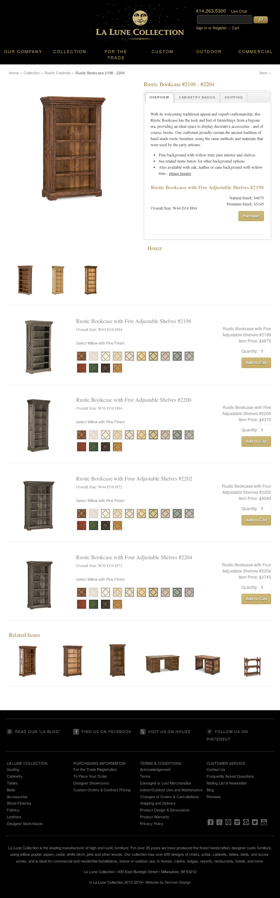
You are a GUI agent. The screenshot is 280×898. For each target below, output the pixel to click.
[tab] (159, 98)
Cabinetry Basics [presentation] (197, 97)
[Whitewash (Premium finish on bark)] (105, 360)
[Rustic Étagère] (252, 683)
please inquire (180, 173)
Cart (235, 27)
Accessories (17, 796)
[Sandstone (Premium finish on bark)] (129, 360)
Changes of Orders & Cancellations (169, 796)
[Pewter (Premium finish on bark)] (189, 360)
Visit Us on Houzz (169, 731)
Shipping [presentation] (234, 97)
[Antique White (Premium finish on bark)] (93, 360)
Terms (145, 776)
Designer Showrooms (91, 783)
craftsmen (190, 132)
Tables (12, 783)
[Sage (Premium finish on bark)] (153, 360)
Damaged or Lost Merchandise (165, 783)
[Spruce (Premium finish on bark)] (177, 360)
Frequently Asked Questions (230, 776)
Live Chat (239, 11)
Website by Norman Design (168, 882)
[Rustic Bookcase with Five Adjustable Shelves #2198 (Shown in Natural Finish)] (25, 280)
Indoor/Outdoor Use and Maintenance (171, 789)
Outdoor (209, 51)
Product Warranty (154, 816)
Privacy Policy (152, 823)
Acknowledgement (155, 769)
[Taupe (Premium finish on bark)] (165, 360)
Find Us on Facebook (106, 731)
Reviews (214, 796)
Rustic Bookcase (164, 120)
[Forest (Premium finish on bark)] (93, 372)
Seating (13, 769)
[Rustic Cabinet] (117, 683)
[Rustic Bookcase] (27, 683)
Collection (69, 51)
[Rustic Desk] (162, 683)
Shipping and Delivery (158, 803)
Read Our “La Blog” (38, 731)
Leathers (14, 816)
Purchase (251, 215)
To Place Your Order (90, 776)
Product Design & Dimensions (165, 809)
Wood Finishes (19, 803)
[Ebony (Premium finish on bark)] (105, 372)
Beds (11, 789)
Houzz (155, 248)
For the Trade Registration (95, 769)
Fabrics (13, 809)
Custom (162, 51)
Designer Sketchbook (25, 823)
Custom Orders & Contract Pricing (101, 789)
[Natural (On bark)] (81, 360)
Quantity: (250, 351)
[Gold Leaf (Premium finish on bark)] (117, 372)
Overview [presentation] (159, 97)
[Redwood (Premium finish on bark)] (81, 372)
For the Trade (116, 54)
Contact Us (216, 769)
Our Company (23, 51)
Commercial (255, 51)
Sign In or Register (211, 27)
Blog (210, 789)
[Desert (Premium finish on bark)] (141, 360)
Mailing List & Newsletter (227, 783)
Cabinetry (15, 776)
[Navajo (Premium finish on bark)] (117, 360)
